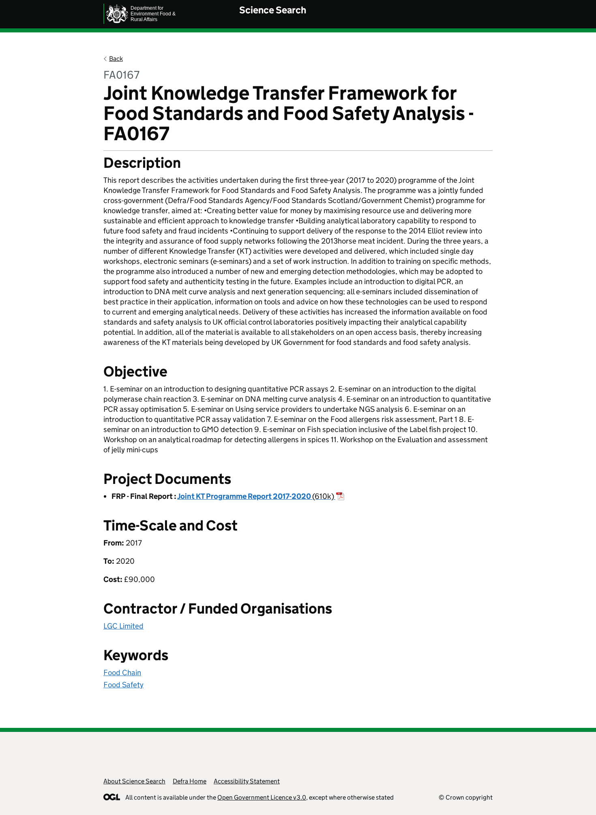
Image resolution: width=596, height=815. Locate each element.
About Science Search (134, 781)
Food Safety (123, 684)
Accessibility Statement (247, 781)
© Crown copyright (466, 797)
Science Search (272, 10)
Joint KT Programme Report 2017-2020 (255, 496)
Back (116, 58)
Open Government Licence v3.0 (261, 797)
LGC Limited (123, 626)
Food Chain (122, 672)
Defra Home (189, 781)
